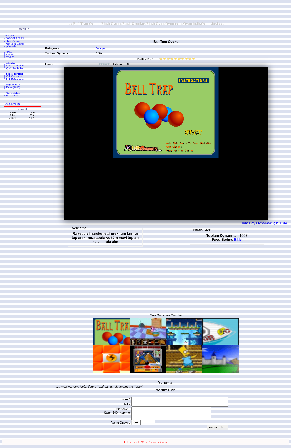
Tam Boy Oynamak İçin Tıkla (264, 223)
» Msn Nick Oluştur (14, 43)
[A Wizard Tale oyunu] (220, 371)
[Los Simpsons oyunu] (184, 371)
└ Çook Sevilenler (13, 68)
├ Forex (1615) (12, 87)
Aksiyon (101, 48)
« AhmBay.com (12, 103)
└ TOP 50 (9, 57)
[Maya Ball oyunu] (184, 344)
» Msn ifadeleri (12, 92)
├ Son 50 (9, 54)
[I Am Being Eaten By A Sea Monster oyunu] (220, 344)
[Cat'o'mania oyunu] (148, 344)
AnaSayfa (9, 35)
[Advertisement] (145, 10)
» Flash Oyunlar (12, 41)
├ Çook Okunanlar (14, 65)
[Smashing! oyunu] (111, 371)
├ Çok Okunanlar (13, 76)
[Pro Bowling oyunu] (148, 371)
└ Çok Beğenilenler (14, 79)
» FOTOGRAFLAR (14, 38)
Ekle (238, 240)
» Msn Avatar (11, 95)
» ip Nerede (10, 46)
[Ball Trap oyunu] (111, 344)
